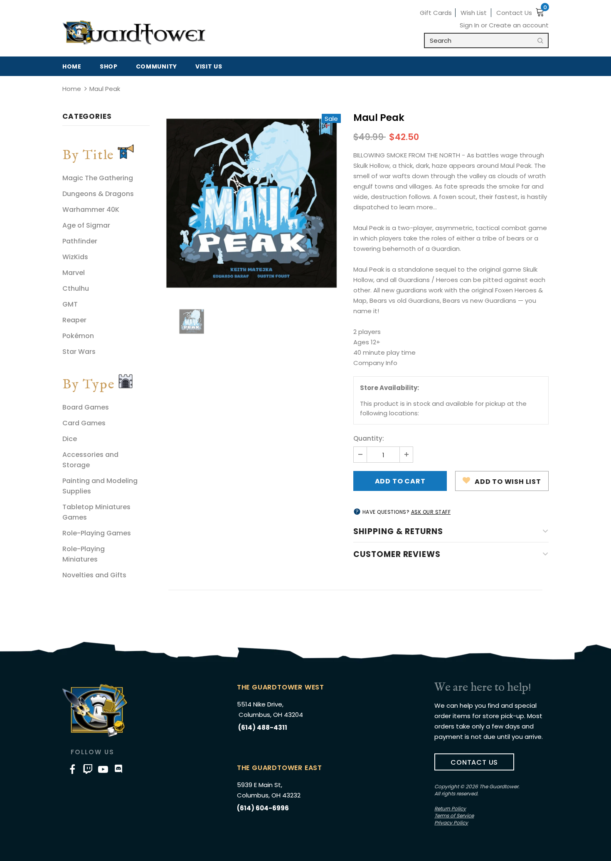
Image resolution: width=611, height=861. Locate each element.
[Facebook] (72, 768)
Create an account (519, 25)
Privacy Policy (451, 822)
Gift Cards (436, 12)
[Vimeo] (87, 768)
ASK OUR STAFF (431, 511)
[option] (251, 203)
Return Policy (450, 808)
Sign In (470, 25)
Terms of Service (454, 815)
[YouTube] (103, 768)
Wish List (474, 12)
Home (71, 88)
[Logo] (134, 32)
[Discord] (118, 768)
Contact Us (514, 12)
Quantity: (368, 438)
